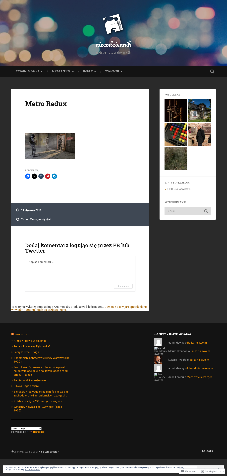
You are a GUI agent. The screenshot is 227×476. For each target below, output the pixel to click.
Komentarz (123, 286)
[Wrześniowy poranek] (176, 159)
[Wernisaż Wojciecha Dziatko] (199, 135)
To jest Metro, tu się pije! (36, 219)
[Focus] (176, 135)
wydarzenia (61, 71)
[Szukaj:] (188, 211)
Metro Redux (46, 103)
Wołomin (112, 71)
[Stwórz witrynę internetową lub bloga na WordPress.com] (12, 451)
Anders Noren (49, 451)
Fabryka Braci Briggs (26, 352)
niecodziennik (113, 44)
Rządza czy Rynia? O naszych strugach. (38, 401)
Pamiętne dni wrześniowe (30, 380)
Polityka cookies (32, 469)
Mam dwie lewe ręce (200, 368)
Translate (38, 431)
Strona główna (28, 71)
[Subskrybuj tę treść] (12, 334)
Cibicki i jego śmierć (26, 386)
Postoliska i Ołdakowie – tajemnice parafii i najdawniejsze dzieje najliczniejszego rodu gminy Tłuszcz (41, 371)
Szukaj (212, 71)
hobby (88, 71)
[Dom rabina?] (199, 111)
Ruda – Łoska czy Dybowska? (32, 346)
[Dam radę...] (176, 111)
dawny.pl (21, 334)
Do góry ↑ (209, 451)
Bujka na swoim (197, 342)
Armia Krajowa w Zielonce (30, 340)
